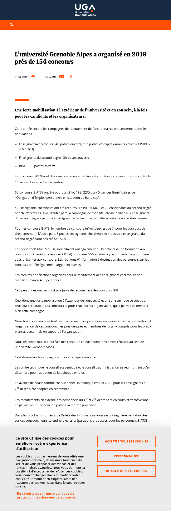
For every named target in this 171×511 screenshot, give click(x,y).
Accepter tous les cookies (126, 441)
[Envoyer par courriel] (61, 77)
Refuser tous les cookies (126, 471)
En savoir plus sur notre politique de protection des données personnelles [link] (46, 495)
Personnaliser (126, 456)
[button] (12, 25)
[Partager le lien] (70, 77)
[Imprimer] (32, 77)
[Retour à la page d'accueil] (85, 10)
